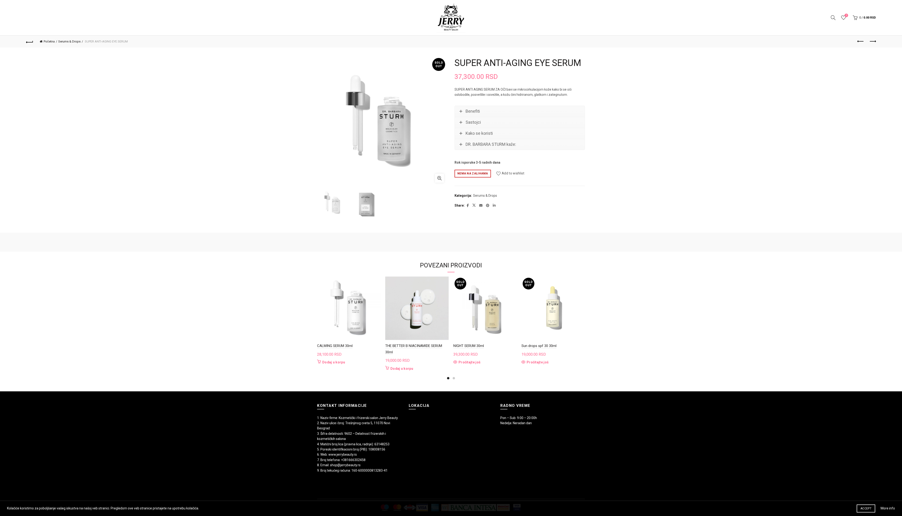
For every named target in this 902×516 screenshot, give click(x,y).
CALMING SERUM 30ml (335, 346)
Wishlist (846, 15)
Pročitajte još (469, 362)
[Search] (833, 17)
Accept (865, 508)
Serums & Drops (69, 41)
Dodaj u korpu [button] (333, 362)
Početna (49, 41)
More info (888, 508)
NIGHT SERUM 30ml (468, 346)
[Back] (29, 41)
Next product (872, 41)
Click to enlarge (439, 178)
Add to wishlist (513, 173)
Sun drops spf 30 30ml (538, 346)
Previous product (861, 41)
